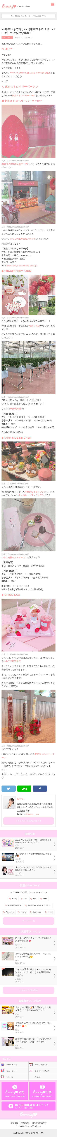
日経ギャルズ (11, 1065)
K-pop (50, 912)
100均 (14, 899)
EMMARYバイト (14, 905)
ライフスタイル (7, 37)
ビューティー (11, 1071)
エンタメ (10, 1077)
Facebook (10, 912)
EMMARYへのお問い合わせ (30, 1126)
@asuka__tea (32, 814)
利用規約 (25, 1123)
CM (25, 899)
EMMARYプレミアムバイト (39, 905)
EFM (45, 899)
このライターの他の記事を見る (28, 821)
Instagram (37, 912)
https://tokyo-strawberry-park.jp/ (22, 265)
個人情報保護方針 (39, 1123)
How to (23, 912)
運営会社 (14, 1123)
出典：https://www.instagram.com (15, 161)
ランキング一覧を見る (28, 990)
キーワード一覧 (28, 921)
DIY (34, 899)
